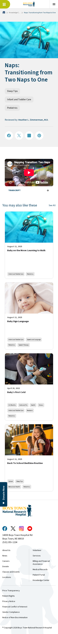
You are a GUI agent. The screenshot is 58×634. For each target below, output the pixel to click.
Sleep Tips (12, 91)
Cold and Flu (23, 405)
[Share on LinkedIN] (29, 135)
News (4, 555)
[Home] (4, 12)
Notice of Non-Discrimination (15, 617)
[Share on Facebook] (9, 135)
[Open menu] (54, 4)
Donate (5, 566)
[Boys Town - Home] (29, 4)
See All (52, 205)
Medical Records (40, 569)
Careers (6, 561)
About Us (6, 550)
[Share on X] (19, 135)
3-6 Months (12, 405)
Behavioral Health (14, 487)
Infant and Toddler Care (19, 99)
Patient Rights (8, 596)
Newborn (30, 410)
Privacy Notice (8, 601)
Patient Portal (39, 574)
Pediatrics (12, 108)
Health (33, 405)
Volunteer (37, 550)
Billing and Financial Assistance (41, 563)
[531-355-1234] (5, 4)
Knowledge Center (16, 12)
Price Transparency (11, 590)
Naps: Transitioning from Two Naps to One (40, 12)
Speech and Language (34, 339)
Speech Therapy (24, 345)
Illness (41, 405)
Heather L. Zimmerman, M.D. (33, 119)
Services (37, 555)
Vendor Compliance (11, 612)
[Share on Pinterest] (39, 135)
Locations (6, 577)
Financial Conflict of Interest (14, 606)
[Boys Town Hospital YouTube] (29, 528)
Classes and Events (11, 571)
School (10, 481)
